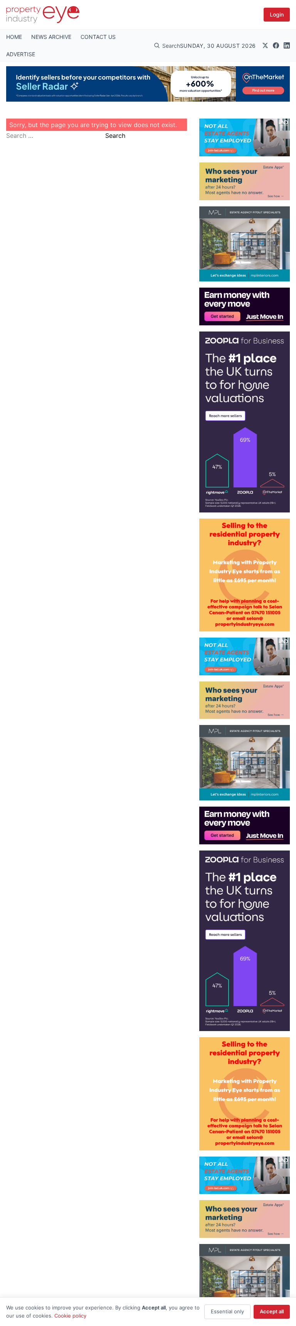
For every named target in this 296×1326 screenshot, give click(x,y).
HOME (14, 36)
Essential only (227, 1311)
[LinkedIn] (287, 45)
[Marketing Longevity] (244, 181)
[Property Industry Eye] (42, 14)
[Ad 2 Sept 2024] (244, 575)
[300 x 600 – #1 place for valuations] (244, 422)
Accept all (272, 1311)
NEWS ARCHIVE (51, 36)
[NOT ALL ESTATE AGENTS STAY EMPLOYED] (244, 137)
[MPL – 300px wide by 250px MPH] (244, 244)
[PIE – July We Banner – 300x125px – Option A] (244, 306)
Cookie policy (70, 1316)
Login (277, 14)
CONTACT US (98, 36)
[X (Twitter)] (265, 45)
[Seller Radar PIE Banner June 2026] (148, 84)
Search (115, 135)
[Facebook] (276, 45)
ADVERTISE (20, 54)
